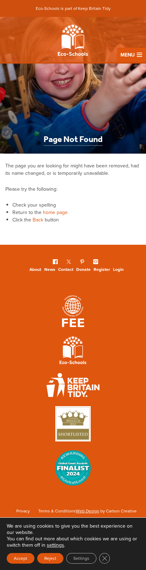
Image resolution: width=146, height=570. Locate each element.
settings (55, 545)
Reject (50, 558)
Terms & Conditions (57, 511)
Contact (65, 269)
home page (55, 212)
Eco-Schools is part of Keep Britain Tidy (73, 8)
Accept (20, 558)
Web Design (87, 511)
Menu (127, 55)
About (35, 269)
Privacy (23, 511)
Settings (81, 558)
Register (102, 269)
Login (118, 269)
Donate (83, 269)
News (49, 269)
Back (38, 220)
